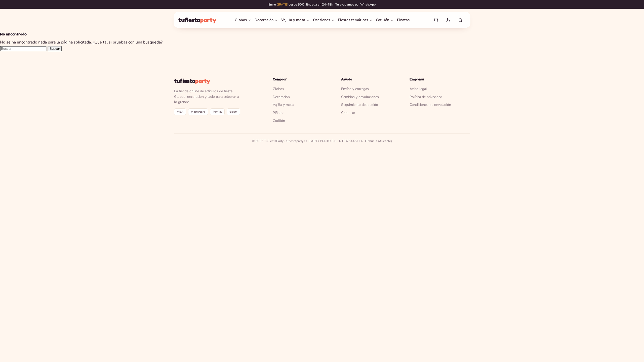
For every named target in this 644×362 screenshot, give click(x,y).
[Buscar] (436, 20)
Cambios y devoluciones (360, 97)
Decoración (264, 19)
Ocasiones (321, 19)
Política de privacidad (426, 97)
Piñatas (403, 19)
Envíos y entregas (355, 88)
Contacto (348, 112)
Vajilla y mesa (293, 19)
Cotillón (382, 19)
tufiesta (197, 20)
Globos (241, 19)
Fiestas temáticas (353, 19)
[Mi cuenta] (448, 20)
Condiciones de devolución (430, 104)
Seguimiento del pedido (359, 104)
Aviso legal (418, 88)
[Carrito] (460, 20)
